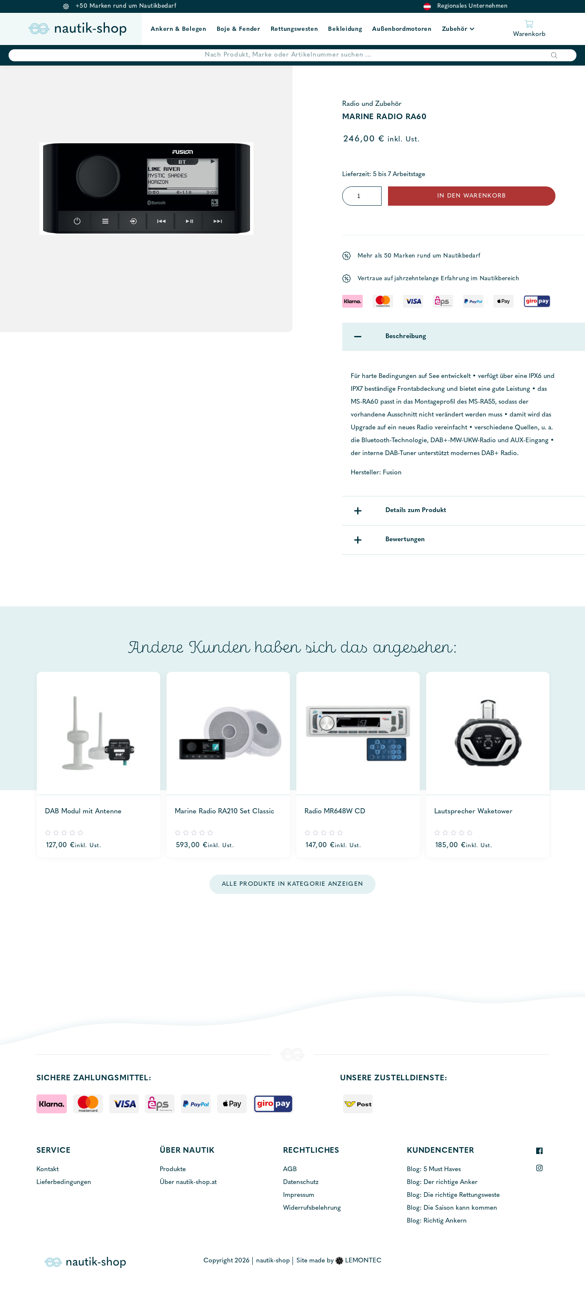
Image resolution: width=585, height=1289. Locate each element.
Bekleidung (345, 29)
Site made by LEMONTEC (339, 1261)
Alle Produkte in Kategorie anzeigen (292, 884)
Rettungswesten (294, 29)
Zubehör (455, 29)
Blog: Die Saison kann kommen (452, 1208)
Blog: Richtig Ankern (437, 1221)
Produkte (173, 1169)
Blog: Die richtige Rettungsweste (453, 1195)
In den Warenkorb (471, 196)
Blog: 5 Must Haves (434, 1169)
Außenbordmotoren (401, 29)
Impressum (298, 1195)
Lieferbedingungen (63, 1182)
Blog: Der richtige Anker (442, 1182)
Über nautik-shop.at (188, 1182)
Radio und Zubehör (372, 104)
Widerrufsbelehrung (312, 1208)
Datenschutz (301, 1182)
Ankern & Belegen (178, 29)
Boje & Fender (238, 29)
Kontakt (47, 1169)
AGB (290, 1169)
